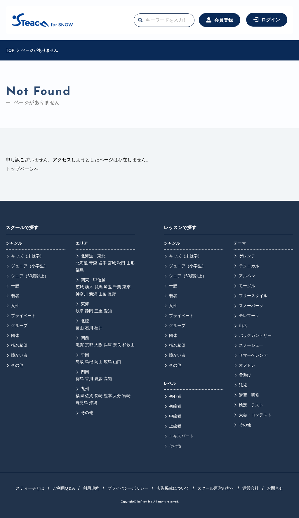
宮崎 (126, 395)
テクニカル (249, 266)
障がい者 (19, 355)
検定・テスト (251, 405)
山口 (117, 361)
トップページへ (22, 169)
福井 (98, 327)
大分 (117, 395)
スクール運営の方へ (215, 488)
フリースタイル (253, 295)
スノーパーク (251, 305)
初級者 (175, 406)
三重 (98, 311)
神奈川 (82, 294)
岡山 (98, 361)
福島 (80, 270)
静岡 (89, 311)
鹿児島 (82, 402)
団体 (15, 335)
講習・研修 (249, 395)
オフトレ (247, 365)
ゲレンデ (247, 256)
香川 (89, 378)
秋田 (121, 263)
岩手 (102, 263)
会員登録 (223, 20)
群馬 (98, 287)
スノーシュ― (251, 345)
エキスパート (181, 436)
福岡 (80, 395)
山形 (130, 263)
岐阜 (80, 311)
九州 (85, 388)
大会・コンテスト (255, 415)
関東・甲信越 (93, 280)
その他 (17, 365)
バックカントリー (255, 335)
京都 (89, 344)
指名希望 (19, 345)
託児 (243, 385)
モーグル (247, 285)
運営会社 (250, 488)
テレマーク (249, 315)
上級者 (175, 426)
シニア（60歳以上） (29, 275)
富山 (80, 327)
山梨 (102, 294)
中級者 (175, 416)
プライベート (23, 315)
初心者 (175, 396)
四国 (85, 371)
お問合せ (275, 488)
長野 (112, 294)
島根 (89, 361)
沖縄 (93, 402)
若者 (15, 295)
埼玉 (108, 287)
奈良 (117, 344)
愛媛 (98, 378)
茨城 (80, 287)
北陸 (85, 320)
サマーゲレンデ (253, 355)
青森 (93, 263)
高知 (108, 378)
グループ (19, 325)
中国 (85, 354)
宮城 (112, 263)
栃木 (89, 287)
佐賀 (89, 395)
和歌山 (128, 344)
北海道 (82, 263)
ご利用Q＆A (64, 488)
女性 (15, 305)
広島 (108, 361)
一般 (15, 285)
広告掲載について (173, 488)
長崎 (98, 395)
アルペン (247, 275)
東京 (126, 287)
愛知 (108, 311)
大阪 (98, 344)
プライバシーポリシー (127, 488)
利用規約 (91, 488)
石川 (89, 327)
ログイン (270, 19)
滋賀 (80, 344)
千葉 (117, 287)
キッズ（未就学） (27, 256)
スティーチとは (30, 488)
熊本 (108, 395)
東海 (85, 304)
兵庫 (108, 344)
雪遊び (245, 375)
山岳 (243, 325)
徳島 (80, 378)
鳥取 (80, 361)
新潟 (93, 294)
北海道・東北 (93, 256)
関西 (85, 337)
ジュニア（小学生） (29, 266)
